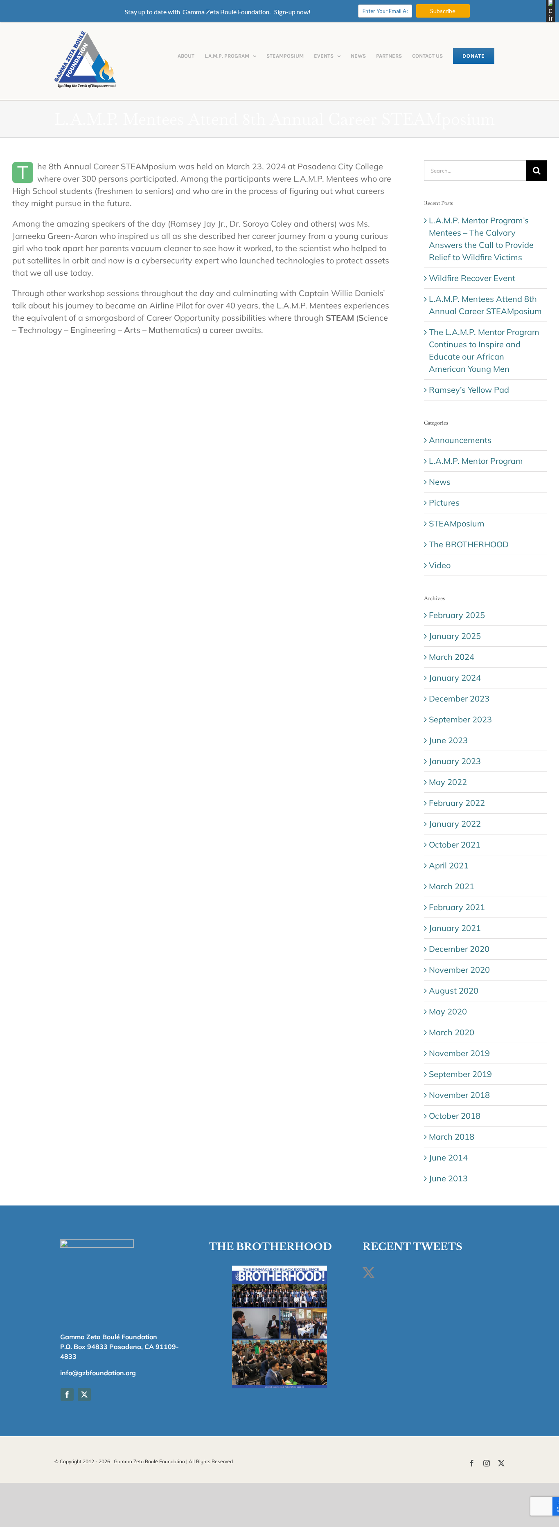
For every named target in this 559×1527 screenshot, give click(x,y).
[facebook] (67, 1394)
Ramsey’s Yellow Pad (469, 390)
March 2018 (451, 1136)
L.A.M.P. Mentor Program (476, 461)
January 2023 (455, 761)
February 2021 (457, 907)
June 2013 (448, 1178)
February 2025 (457, 615)
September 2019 (460, 1074)
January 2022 (455, 824)
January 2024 (455, 677)
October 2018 (454, 1116)
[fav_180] (97, 1243)
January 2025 (455, 636)
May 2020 (448, 1011)
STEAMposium (457, 523)
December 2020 (459, 949)
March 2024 (451, 657)
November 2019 (459, 1053)
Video (440, 565)
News (440, 482)
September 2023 (460, 719)
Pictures (444, 502)
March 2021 (451, 886)
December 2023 (459, 698)
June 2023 (448, 740)
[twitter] (84, 1394)
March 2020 (451, 1032)
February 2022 (457, 803)
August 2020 (453, 990)
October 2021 (454, 844)
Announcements (460, 440)
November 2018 (459, 1095)
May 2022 (448, 782)
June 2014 (448, 1157)
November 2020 (459, 970)
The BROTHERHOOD (469, 544)
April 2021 (449, 865)
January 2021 (455, 928)
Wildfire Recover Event (472, 278)
